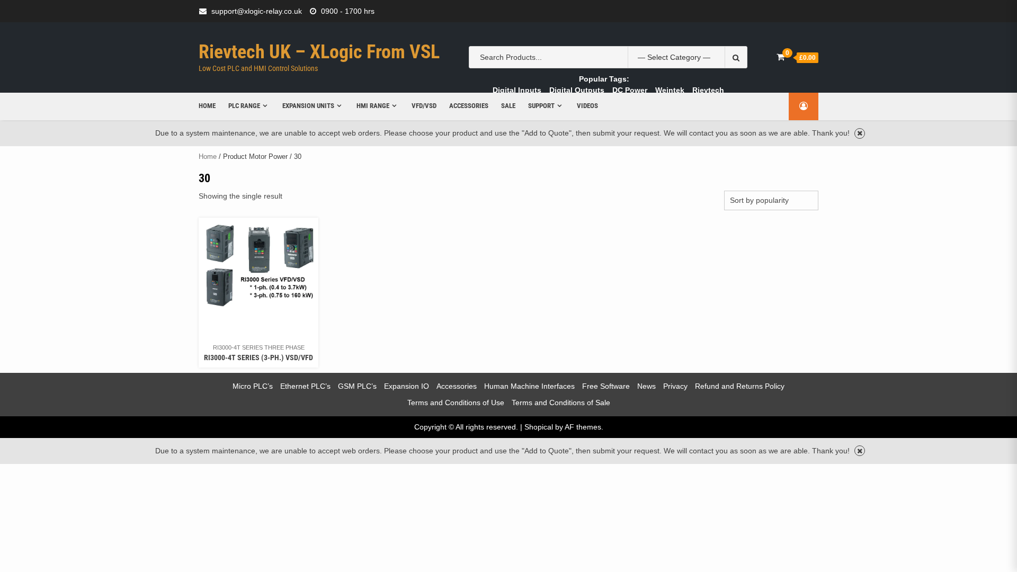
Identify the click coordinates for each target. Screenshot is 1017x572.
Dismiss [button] (859, 133)
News (646, 386)
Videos (587, 106)
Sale (508, 106)
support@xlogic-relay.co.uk (256, 11)
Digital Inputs (517, 90)
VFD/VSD (424, 106)
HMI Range (372, 106)
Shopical (538, 427)
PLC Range (244, 106)
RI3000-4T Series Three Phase (259, 347)
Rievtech (708, 90)
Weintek (669, 90)
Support (541, 106)
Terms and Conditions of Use (455, 402)
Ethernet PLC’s (305, 386)
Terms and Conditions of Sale (561, 402)
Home (207, 106)
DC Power (629, 90)
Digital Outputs (576, 90)
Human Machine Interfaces (529, 386)
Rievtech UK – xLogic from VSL (319, 52)
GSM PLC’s (357, 386)
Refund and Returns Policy (739, 386)
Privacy (675, 386)
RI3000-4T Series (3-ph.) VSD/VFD (258, 357)
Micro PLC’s (253, 386)
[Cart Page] (780, 56)
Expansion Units (308, 106)
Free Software (606, 386)
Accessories (468, 106)
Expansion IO (406, 386)
